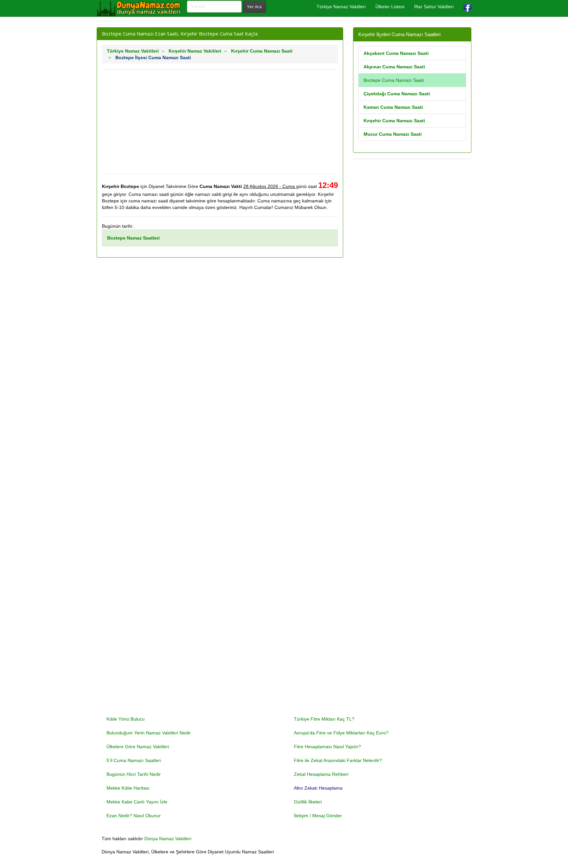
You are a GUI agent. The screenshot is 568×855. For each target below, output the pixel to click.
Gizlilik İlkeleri (308, 801)
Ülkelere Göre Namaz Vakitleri (137, 746)
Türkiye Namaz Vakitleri (341, 6)
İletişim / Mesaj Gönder (318, 815)
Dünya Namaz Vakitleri (167, 838)
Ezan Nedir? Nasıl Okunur (133, 815)
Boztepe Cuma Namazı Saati (394, 80)
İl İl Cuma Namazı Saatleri (133, 760)
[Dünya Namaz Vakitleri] (139, 8)
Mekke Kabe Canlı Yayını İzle (136, 801)
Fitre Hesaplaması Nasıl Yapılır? (327, 746)
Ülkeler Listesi (389, 6)
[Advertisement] (220, 122)
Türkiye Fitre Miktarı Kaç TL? (324, 719)
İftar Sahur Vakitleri (434, 6)
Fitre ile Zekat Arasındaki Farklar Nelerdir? (338, 760)
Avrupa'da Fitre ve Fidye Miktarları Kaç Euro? (341, 732)
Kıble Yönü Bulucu (125, 719)
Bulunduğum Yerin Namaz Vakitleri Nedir (148, 732)
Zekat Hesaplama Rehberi (321, 774)
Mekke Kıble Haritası (128, 788)
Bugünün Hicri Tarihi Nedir (133, 774)
